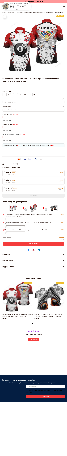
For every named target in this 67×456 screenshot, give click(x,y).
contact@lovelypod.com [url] (12, 410)
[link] (5, 6)
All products (11, 12)
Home (4, 12)
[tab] (32, 323)
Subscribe (46, 397)
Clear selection (7, 120)
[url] (25, 410)
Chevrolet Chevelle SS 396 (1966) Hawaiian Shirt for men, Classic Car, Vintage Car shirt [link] (19, 6)
